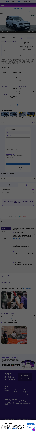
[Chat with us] (33, 429)
